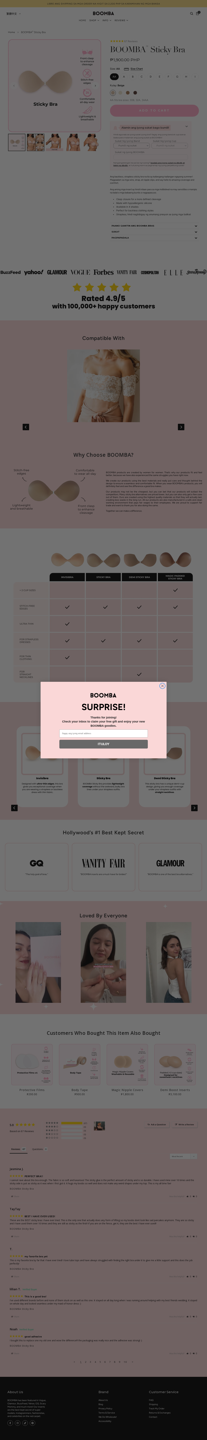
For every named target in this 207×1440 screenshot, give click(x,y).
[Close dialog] (162, 686)
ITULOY (103, 744)
